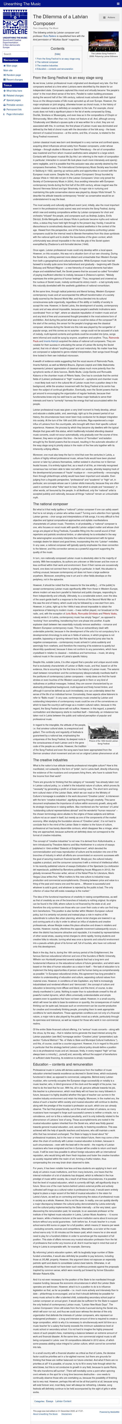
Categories (39, 1401)
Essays (49, 1401)
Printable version (15, 104)
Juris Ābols (71, 613)
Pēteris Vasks (110, 613)
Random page (14, 74)
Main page (12, 65)
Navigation (11, 60)
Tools (8, 85)
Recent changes (15, 79)
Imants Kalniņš (51, 341)
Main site (8, 70)
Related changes (15, 95)
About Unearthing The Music (45, 1414)
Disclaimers (66, 1414)
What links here (14, 90)
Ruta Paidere (49, 36)
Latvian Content (63, 1401)
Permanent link (14, 109)
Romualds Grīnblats (88, 613)
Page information (15, 114)
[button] (34, 47)
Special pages (14, 100)
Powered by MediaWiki (109, 1411)
